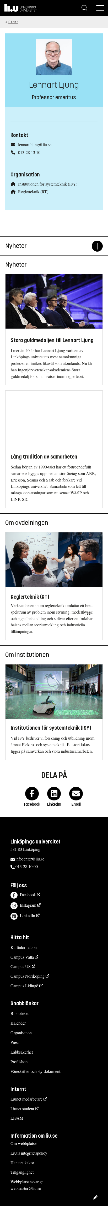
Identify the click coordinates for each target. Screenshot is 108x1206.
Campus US (20, 966)
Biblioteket (19, 1013)
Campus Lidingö (24, 985)
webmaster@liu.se (25, 1188)
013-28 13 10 (29, 152)
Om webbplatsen (24, 1143)
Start (13, 22)
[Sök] (84, 8)
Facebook (28, 894)
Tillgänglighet (22, 1172)
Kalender (18, 1023)
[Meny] (100, 8)
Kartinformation (23, 947)
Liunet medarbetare (26, 1099)
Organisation (21, 1032)
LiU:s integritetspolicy (28, 1153)
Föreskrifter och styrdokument (35, 1071)
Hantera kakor (22, 1162)
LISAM (16, 1118)
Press (14, 1042)
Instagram (28, 905)
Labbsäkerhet (21, 1052)
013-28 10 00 (26, 866)
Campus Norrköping (27, 976)
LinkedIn (27, 915)
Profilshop (19, 1061)
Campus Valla (22, 957)
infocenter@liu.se (29, 859)
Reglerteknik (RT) (33, 191)
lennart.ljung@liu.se (34, 144)
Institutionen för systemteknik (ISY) (47, 184)
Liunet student (22, 1108)
